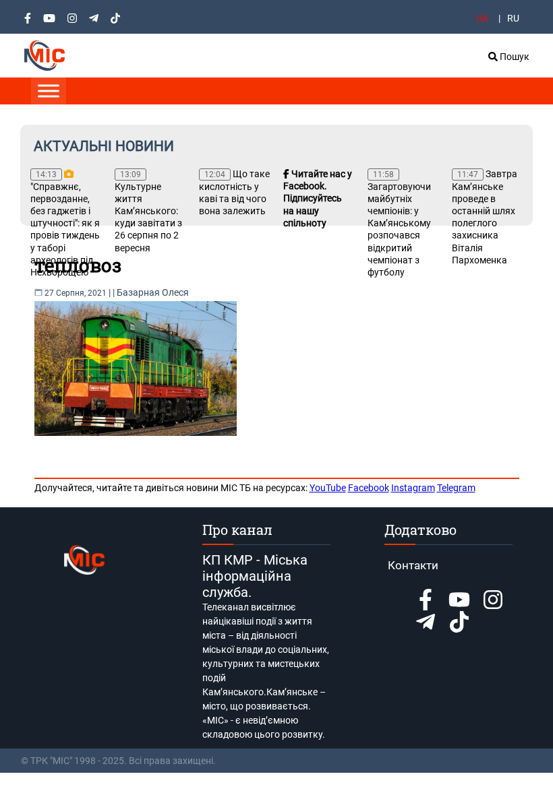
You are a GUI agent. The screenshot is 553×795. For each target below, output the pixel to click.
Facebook (368, 487)
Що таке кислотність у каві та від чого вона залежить (234, 192)
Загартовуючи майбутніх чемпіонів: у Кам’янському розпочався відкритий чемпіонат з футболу (399, 224)
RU (513, 18)
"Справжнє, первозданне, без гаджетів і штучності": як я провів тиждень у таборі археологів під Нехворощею (65, 224)
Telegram (456, 487)
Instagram (413, 487)
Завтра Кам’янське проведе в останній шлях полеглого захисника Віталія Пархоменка (484, 216)
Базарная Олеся (153, 292)
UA (482, 18)
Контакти (413, 565)
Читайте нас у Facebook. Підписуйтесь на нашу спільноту (317, 198)
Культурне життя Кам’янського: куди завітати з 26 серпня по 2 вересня (148, 211)
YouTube (328, 487)
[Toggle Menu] (48, 90)
